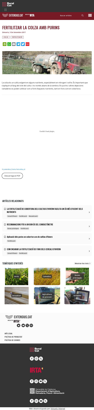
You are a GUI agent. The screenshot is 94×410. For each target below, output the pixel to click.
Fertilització (17, 37)
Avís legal (8, 333)
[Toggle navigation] (5, 9)
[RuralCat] (9, 4)
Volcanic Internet (58, 408)
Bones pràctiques (13, 228)
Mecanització (33, 216)
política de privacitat (13, 336)
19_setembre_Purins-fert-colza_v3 (13, 169)
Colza (6, 37)
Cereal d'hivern (12, 216)
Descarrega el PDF (12, 176)
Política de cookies (12, 340)
